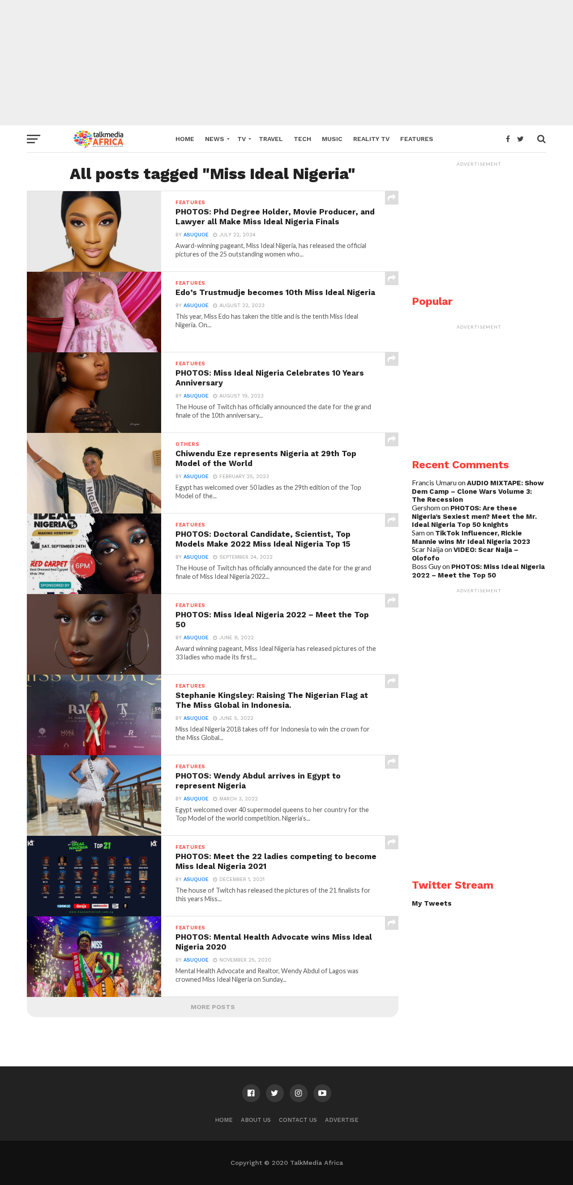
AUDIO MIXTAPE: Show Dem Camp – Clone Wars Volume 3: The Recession (478, 491)
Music (332, 138)
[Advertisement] (286, 62)
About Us (256, 1120)
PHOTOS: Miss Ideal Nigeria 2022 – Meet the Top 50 (478, 571)
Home (184, 138)
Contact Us (298, 1120)
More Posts (213, 1006)
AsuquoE (196, 235)
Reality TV (371, 138)
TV (241, 138)
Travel (271, 138)
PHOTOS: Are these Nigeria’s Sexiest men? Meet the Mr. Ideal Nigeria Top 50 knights (474, 516)
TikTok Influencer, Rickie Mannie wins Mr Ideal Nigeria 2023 (471, 537)
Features (416, 138)
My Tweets (432, 903)
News (214, 138)
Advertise (342, 1120)
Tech (302, 138)
